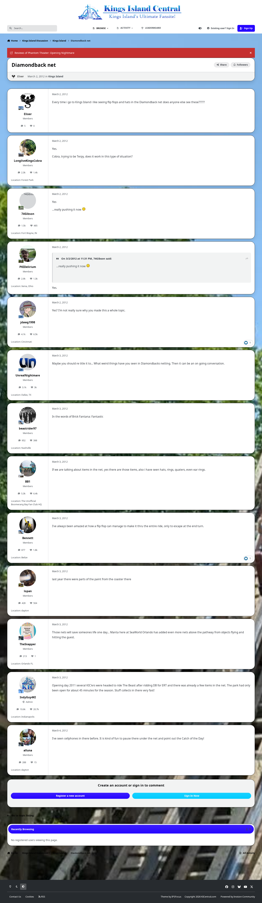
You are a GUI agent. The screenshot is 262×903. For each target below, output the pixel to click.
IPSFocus (176, 896)
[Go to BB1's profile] (27, 468)
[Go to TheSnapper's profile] (27, 631)
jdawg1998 (27, 322)
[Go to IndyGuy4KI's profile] (27, 684)
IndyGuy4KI (28, 697)
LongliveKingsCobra (28, 161)
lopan (28, 591)
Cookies (29, 896)
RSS (43, 896)
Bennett (27, 538)
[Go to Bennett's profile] (27, 524)
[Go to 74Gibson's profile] (27, 200)
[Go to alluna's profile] (27, 737)
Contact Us (15, 896)
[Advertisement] (131, 868)
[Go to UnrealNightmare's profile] (27, 362)
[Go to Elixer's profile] (13, 76)
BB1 (27, 481)
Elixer (20, 76)
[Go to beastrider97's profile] (27, 415)
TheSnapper (28, 644)
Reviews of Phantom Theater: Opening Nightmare (44, 53)
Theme (164, 896)
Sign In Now (191, 795)
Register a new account (70, 795)
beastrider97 (28, 428)
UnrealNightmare (28, 375)
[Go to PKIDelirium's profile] (27, 253)
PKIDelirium (27, 267)
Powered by (238, 896)
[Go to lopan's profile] (27, 578)
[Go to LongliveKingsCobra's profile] (27, 147)
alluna (28, 750)
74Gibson (27, 214)
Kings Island (55, 76)
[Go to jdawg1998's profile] (27, 309)
